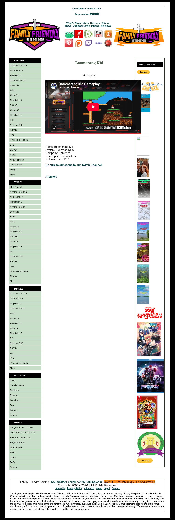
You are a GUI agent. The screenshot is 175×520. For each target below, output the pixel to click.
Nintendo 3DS (16, 125)
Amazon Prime (17, 160)
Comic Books (16, 165)
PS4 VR (13, 105)
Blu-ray (13, 150)
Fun (12, 405)
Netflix (13, 155)
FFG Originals (16, 187)
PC (11, 120)
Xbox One (14, 95)
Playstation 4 (16, 100)
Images (95, 25)
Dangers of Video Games (21, 427)
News (68, 25)
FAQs (12, 462)
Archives (51, 176)
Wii (11, 353)
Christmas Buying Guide (86, 8)
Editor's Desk (16, 447)
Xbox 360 (14, 110)
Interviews (14, 400)
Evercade (14, 85)
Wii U (12, 90)
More (12, 175)
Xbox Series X (16, 70)
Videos (105, 23)
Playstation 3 (16, 115)
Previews (106, 25)
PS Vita (13, 130)
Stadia (13, 217)
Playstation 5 (16, 75)
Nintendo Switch (17, 80)
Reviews (95, 23)
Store (86, 23)
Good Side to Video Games (22, 432)
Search (13, 467)
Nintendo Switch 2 (18, 65)
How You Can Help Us (20, 437)
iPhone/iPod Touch (19, 140)
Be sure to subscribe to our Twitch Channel (73, 165)
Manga (13, 170)
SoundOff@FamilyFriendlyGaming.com (76, 481)
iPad (12, 135)
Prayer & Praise (17, 442)
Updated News (81, 25)
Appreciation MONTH (86, 14)
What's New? (73, 23)
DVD (12, 145)
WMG (12, 452)
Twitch (13, 457)
